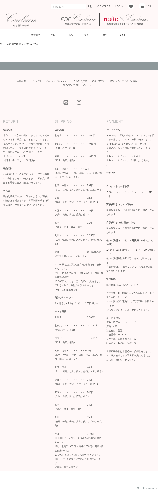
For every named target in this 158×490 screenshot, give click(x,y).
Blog (122, 34)
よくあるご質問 (79, 81)
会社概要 (21, 81)
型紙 (53, 34)
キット (87, 34)
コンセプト (36, 81)
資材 (105, 34)
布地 (70, 34)
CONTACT (103, 6)
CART (149, 6)
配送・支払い (98, 81)
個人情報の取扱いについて (77, 84)
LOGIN (119, 6)
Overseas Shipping (56, 81)
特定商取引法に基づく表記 (124, 81)
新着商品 (35, 34)
